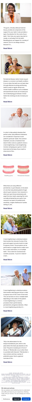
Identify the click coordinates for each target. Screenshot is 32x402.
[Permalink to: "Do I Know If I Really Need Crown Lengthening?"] (16, 117)
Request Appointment (20, 382)
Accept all (26, 399)
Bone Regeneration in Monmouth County (13, 374)
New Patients (25, 379)
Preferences (6, 399)
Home (10, 373)
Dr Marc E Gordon (24, 378)
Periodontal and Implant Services (20, 380)
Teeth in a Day (16, 383)
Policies (8, 381)
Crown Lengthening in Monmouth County (16, 377)
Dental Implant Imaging (8, 375)
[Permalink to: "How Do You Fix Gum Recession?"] (16, 171)
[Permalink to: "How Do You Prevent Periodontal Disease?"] (16, 64)
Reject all (16, 399)
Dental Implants (6, 378)
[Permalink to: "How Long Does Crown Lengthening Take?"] (16, 224)
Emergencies (12, 379)
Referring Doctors (7, 382)
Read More (7, 48)
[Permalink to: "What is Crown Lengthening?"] (16, 275)
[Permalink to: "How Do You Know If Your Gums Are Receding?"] (16, 13)
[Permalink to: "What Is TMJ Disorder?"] (16, 327)
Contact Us (16, 376)
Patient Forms (6, 380)
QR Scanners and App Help (18, 381)
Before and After (18, 373)
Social (28, 382)
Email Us (5, 379)
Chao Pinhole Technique (23, 375)
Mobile (19, 379)
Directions (15, 378)
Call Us (28, 374)
